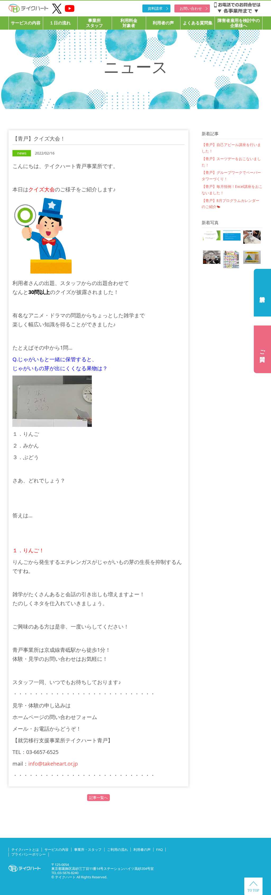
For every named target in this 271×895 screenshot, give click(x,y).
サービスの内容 (25, 23)
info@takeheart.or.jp (53, 763)
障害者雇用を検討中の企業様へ (239, 22)
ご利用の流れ (117, 849)
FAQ (159, 849)
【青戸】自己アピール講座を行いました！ (231, 147)
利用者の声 (163, 23)
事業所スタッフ (94, 22)
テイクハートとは (25, 849)
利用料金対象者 (128, 22)
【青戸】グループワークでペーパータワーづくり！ (231, 175)
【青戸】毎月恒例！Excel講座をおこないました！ (232, 189)
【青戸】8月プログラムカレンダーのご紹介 (230, 203)
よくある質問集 (198, 23)
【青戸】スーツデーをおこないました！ (231, 162)
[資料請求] (262, 293)
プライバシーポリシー (28, 854)
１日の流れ (60, 23)
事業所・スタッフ (88, 849)
